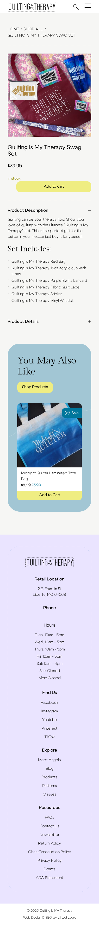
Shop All (33, 29)
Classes (49, 794)
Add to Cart (49, 495)
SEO (48, 917)
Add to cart (54, 186)
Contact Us (49, 826)
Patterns (49, 786)
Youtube (49, 720)
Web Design (32, 917)
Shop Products (35, 387)
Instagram (49, 711)
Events (49, 869)
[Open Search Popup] (76, 7)
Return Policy (49, 843)
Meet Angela (49, 760)
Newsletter (49, 835)
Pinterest (49, 728)
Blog (50, 768)
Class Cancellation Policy (49, 852)
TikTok (49, 737)
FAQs (49, 817)
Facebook (49, 702)
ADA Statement (49, 878)
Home (13, 29)
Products (49, 777)
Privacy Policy (49, 860)
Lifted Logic (67, 917)
